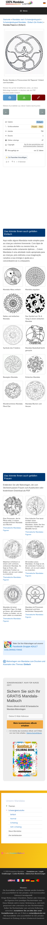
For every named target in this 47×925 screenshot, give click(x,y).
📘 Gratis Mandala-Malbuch (13, 853)
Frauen (34, 127)
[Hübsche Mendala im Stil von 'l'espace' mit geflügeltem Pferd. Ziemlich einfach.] (13, 400)
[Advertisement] (23, 195)
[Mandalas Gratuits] (18, 880)
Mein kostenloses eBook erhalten (25, 724)
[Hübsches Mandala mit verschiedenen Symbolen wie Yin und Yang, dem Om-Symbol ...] (13, 344)
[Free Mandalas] (11, 880)
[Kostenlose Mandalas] (26, 3)
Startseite (6, 19)
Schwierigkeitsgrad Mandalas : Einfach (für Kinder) (23, 22)
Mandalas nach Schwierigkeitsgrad (26, 19)
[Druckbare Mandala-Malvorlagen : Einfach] (4, 661)
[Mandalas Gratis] (28, 880)
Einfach (39, 122)
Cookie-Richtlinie (18, 874)
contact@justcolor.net (37, 913)
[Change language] (44, 3)
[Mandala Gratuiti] (23, 880)
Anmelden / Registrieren (39, 3)
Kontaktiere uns (32, 871)
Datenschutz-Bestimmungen (35, 874)
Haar (40, 127)
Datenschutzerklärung (34, 733)
